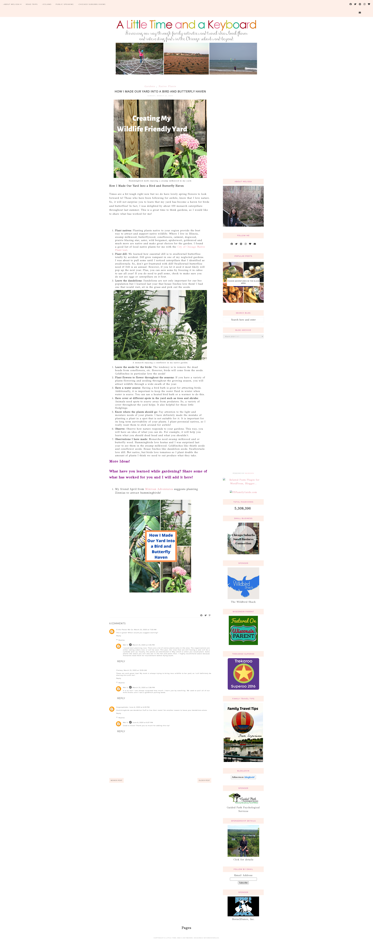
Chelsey (119, 670)
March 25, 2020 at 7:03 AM (145, 630)
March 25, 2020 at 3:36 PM (144, 687)
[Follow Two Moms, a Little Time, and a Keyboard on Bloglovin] (243, 778)
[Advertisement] (243, 130)
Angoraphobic (122, 707)
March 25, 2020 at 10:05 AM (135, 670)
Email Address (243, 875)
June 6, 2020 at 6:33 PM (139, 707)
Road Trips (32, 4)
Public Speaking (65, 4)
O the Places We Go (124, 630)
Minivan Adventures (159, 489)
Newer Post (116, 780)
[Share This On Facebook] (201, 615)
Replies (121, 640)
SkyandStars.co (211, 938)
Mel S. (125, 645)
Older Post (204, 780)
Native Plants (167, 86)
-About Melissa (11, 4)
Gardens (150, 86)
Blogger (249, 473)
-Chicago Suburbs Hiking (92, 4)
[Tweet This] (205, 615)
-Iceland (46, 4)
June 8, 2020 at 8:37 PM (143, 722)
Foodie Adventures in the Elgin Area (243, 282)
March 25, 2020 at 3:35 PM (144, 645)
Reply (118, 636)
